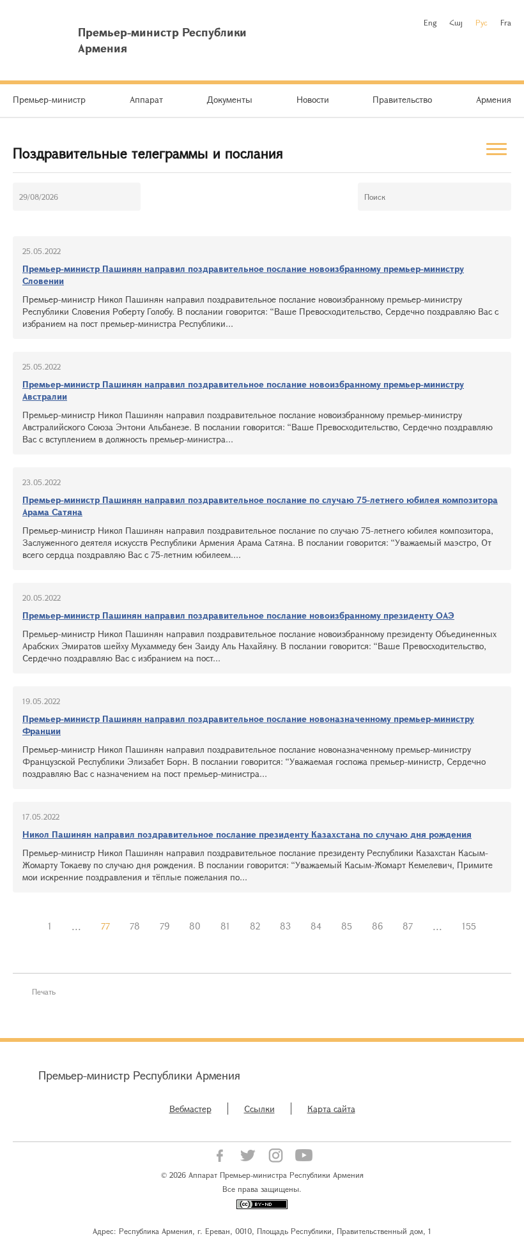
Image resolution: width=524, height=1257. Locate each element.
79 (164, 926)
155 (469, 926)
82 (255, 926)
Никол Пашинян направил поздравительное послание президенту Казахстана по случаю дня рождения (247, 834)
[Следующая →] (496, 926)
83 (285, 926)
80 (195, 926)
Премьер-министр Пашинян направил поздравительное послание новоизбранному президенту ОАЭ (238, 615)
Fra (505, 22)
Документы (229, 99)
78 (135, 926)
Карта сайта (331, 1109)
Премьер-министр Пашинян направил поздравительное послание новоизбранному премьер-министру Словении (243, 274)
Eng (430, 22)
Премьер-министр (49, 99)
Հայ (456, 22)
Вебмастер (190, 1109)
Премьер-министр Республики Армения (139, 1075)
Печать (44, 991)
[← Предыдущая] (28, 926)
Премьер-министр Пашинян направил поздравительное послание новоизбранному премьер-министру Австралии (243, 390)
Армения (493, 99)
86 (377, 926)
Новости (313, 99)
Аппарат (146, 99)
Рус (481, 22)
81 (225, 926)
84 (316, 926)
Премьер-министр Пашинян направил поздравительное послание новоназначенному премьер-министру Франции (248, 724)
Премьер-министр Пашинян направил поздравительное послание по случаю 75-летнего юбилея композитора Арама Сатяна (260, 505)
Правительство (402, 99)
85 (346, 926)
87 (408, 926)
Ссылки (259, 1109)
